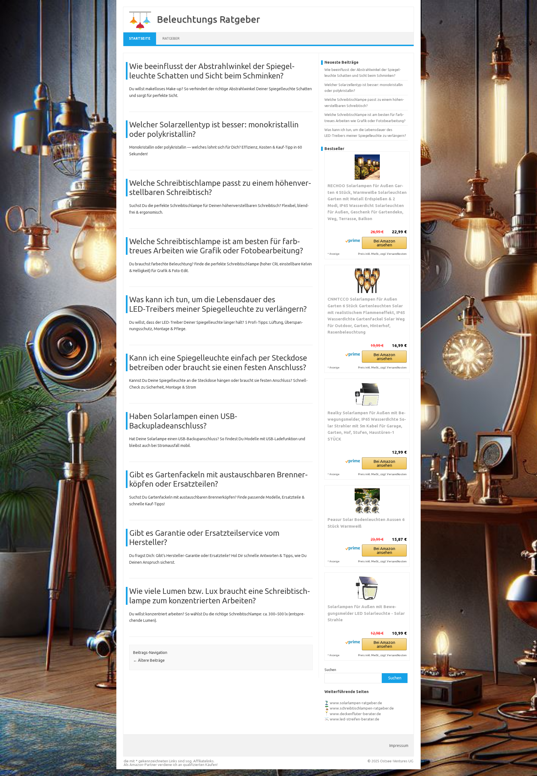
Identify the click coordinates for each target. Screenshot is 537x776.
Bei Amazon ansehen (384, 243)
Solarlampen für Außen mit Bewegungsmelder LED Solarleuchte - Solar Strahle (366, 613)
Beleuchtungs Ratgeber (208, 19)
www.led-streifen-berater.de (354, 719)
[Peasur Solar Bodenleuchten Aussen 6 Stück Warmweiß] (367, 500)
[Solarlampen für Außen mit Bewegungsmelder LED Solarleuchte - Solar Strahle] (367, 588)
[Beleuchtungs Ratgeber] (137, 30)
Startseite (139, 38)
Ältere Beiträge (149, 660)
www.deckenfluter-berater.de (355, 713)
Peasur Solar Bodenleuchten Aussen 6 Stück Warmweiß (366, 523)
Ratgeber (171, 38)
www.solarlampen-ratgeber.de (356, 703)
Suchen (330, 670)
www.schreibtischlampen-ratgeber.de (362, 708)
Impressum (398, 745)
